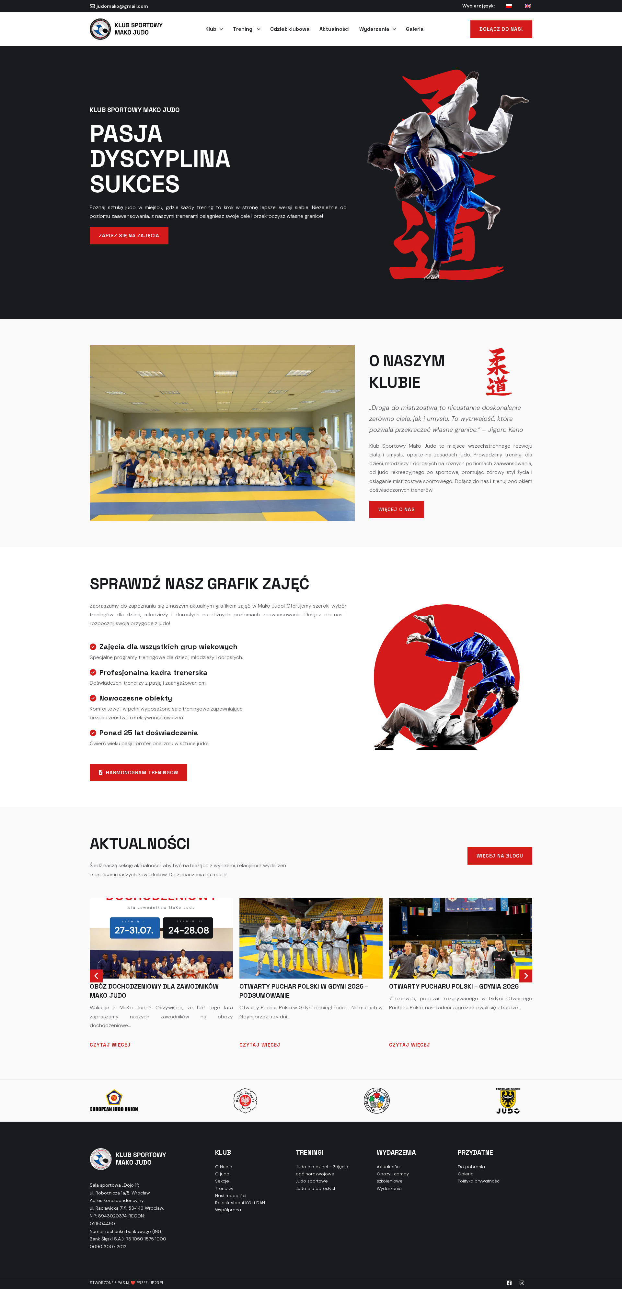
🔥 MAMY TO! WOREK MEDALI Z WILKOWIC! (453, 986)
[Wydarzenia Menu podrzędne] (394, 29)
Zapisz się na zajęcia (129, 235)
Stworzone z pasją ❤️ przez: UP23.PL (127, 1282)
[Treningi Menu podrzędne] (258, 29)
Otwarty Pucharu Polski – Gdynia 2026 (304, 986)
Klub (210, 29)
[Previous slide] (96, 976)
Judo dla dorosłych (316, 1188)
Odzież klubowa (290, 29)
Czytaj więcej (110, 1045)
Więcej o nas (396, 509)
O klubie (223, 1167)
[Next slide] (525, 976)
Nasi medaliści (230, 1196)
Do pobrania (471, 1167)
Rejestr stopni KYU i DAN (240, 1203)
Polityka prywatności (479, 1181)
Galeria (415, 29)
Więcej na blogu (500, 856)
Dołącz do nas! (501, 29)
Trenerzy (224, 1188)
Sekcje (222, 1181)
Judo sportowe (312, 1181)
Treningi (243, 29)
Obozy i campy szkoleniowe (393, 1177)
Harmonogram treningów (142, 772)
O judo (222, 1174)
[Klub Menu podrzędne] (221, 29)
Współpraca (228, 1210)
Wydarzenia (374, 29)
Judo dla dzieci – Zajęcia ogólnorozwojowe (322, 1170)
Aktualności (334, 29)
